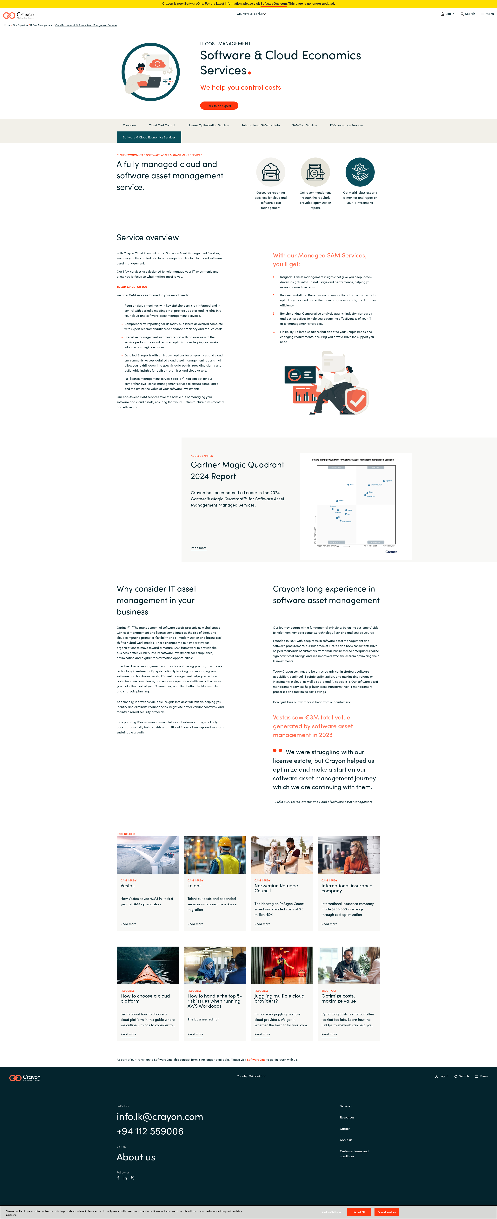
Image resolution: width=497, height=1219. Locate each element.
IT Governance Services (346, 125)
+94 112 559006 (150, 1130)
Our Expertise (20, 25)
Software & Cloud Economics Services (149, 137)
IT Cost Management (41, 25)
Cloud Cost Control (162, 125)
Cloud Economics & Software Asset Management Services (86, 25)
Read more (199, 547)
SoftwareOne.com (274, 3)
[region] (248, 1212)
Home (7, 25)
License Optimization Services (209, 125)
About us (136, 1156)
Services (346, 1106)
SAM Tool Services (305, 125)
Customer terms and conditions (354, 1153)
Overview (129, 125)
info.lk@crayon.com (160, 1116)
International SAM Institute (261, 125)
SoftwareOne (256, 1059)
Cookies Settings (331, 1212)
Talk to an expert (219, 105)
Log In (449, 13)
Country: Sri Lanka (250, 13)
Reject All (359, 1212)
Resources (347, 1117)
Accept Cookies (387, 1212)
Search (469, 13)
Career (345, 1128)
